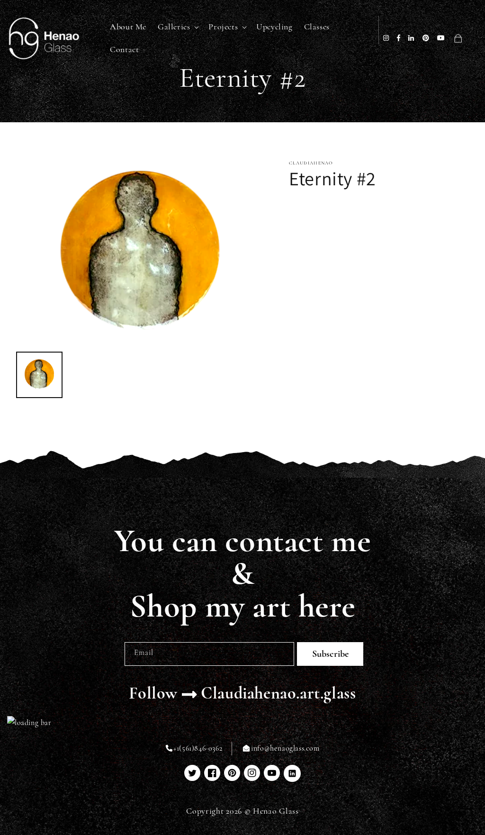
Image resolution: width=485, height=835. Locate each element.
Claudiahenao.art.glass (278, 693)
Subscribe (330, 654)
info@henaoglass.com (285, 748)
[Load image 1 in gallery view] (39, 375)
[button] (177, 27)
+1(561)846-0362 (197, 748)
